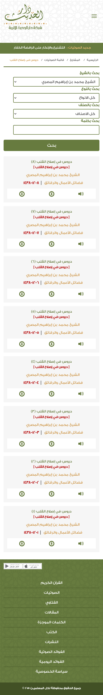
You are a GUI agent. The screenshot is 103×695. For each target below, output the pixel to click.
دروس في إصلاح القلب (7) (51, 212)
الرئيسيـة (92, 60)
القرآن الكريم (51, 583)
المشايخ (75, 60)
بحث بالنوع (90, 89)
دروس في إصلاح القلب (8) (51, 162)
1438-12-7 (31, 233)
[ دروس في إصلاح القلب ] (51, 167)
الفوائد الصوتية (51, 652)
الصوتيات (51, 593)
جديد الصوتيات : (79, 47)
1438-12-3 (31, 432)
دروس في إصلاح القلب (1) (52, 511)
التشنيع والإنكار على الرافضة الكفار (52, 47)
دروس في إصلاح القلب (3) (51, 411)
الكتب (51, 632)
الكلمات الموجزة (51, 622)
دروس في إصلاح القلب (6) (51, 262)
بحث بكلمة (90, 121)
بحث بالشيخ (89, 73)
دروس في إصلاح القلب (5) (51, 312)
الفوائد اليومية (51, 662)
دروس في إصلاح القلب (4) (51, 362)
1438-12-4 (31, 383)
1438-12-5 (31, 333)
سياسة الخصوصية (52, 672)
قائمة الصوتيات (54, 60)
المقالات (51, 612)
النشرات (51, 642)
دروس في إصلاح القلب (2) (51, 461)
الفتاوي (52, 602)
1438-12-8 (31, 183)
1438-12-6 (31, 283)
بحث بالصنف (89, 105)
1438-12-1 (31, 533)
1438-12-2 (31, 482)
